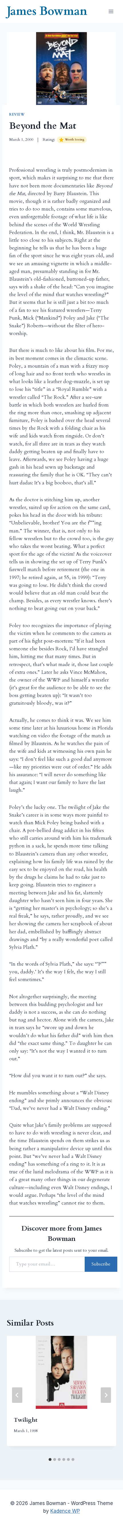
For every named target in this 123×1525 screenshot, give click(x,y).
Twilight (25, 1420)
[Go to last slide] (17, 1395)
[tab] (50, 1459)
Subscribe (101, 1264)
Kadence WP (65, 1511)
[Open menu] (111, 11)
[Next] (106, 1395)
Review (17, 114)
